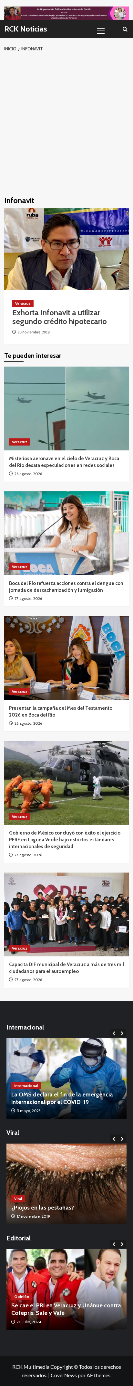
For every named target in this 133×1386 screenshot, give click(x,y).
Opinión (21, 1296)
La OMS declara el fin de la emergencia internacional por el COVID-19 (62, 1098)
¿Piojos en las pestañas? (42, 1207)
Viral (18, 1198)
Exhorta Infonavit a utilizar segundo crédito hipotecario (59, 317)
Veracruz (23, 303)
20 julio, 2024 (29, 1321)
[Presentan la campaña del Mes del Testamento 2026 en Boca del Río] (66, 658)
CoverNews (64, 1375)
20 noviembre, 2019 (34, 332)
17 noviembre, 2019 (33, 1216)
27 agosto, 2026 (28, 598)
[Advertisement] (66, 123)
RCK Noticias (25, 28)
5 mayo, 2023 (29, 1110)
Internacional (26, 1085)
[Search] (125, 29)
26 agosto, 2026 (28, 473)
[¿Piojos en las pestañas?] (66, 1184)
